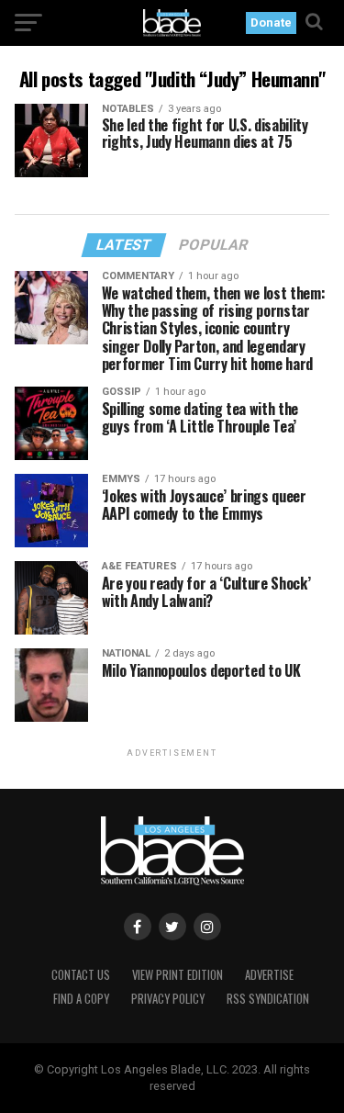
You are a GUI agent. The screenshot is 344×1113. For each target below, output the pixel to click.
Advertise (269, 975)
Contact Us (80, 975)
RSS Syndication (268, 998)
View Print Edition (177, 975)
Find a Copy (81, 998)
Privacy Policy (168, 998)
